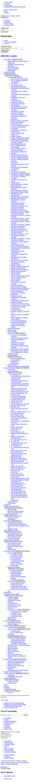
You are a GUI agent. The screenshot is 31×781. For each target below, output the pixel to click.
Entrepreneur (14, 162)
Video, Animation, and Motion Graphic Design (19, 318)
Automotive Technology (17, 114)
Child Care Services (16, 123)
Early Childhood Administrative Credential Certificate (19, 141)
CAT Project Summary (10, 42)
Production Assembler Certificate (20, 349)
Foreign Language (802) (17, 416)
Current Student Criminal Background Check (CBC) (18, 639)
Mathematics (14, 361)
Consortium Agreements (17, 560)
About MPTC (8, 59)
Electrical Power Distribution (19, 151)
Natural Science (15, 363)
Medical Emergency (13, 648)
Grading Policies (12, 609)
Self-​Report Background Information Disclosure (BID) (19, 642)
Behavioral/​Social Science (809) (20, 391)
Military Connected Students (12, 506)
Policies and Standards (14, 567)
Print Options (4, 52)
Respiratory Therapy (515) (18, 484)
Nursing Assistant (16, 279)
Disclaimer (7, 687)
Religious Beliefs (12, 649)
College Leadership (9, 722)
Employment (7, 724)
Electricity (14, 153)
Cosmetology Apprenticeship (19, 130)
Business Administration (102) (19, 393)
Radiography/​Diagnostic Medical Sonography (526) (20, 480)
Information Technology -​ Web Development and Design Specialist (19, 235)
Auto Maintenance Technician (19, 106)
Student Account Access (10, 514)
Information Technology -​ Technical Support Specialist (18, 228)
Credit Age (11, 602)
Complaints (11, 634)
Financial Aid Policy (16, 573)
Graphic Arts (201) (16, 428)
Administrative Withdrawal (15, 535)
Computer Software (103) (18, 399)
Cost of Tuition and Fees (14, 543)
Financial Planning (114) (17, 413)
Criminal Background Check (15, 635)
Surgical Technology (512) (18, 490)
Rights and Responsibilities (18, 576)
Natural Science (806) (17, 473)
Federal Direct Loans (16, 584)
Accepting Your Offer (17, 556)
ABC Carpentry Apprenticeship (19, 79)
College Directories (9, 673)
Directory (6, 745)
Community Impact (13, 353)
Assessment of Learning (14, 600)
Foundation (7, 727)
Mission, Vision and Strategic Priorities (18, 61)
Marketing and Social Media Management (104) (18, 454)
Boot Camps (11, 333)
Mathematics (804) (16, 456)
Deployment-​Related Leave (15, 512)
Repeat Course (12, 619)
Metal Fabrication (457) (17, 469)
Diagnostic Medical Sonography (20, 139)
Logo (5, 747)
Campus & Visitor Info (10, 721)
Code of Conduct (12, 629)
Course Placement (12, 501)
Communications (15, 360)
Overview (10, 553)
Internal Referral (12, 617)
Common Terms (12, 683)
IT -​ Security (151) (16, 445)
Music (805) (14, 472)
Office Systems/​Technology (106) (20, 478)
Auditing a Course (13, 528)
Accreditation (11, 62)
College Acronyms (13, 681)
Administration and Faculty (15, 676)
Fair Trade (7, 726)
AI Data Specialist (16, 100)
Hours (5, 11)
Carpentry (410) (15, 394)
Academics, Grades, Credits (11, 594)
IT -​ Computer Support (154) (19, 439)
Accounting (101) (16, 374)
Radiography (14, 294)
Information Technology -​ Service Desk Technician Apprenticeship (20, 219)
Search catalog (5, 48)
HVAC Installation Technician (19, 190)
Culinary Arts (14, 134)
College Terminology (10, 678)
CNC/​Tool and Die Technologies (20, 125)
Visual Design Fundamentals (19, 320)
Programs (10, 77)
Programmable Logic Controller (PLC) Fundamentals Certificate (19, 351)
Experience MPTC (9, 25)
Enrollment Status (16, 572)
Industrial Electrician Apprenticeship (16, 194)
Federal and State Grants (17, 583)
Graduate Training (12, 624)
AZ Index (6, 3)
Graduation (7, 621)
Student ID (11, 653)
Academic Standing (13, 598)
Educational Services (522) (18, 405)
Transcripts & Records (10, 752)
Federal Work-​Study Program (19, 587)
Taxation (13, 578)
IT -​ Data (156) (15, 441)
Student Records (8, 659)
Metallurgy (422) (15, 470)
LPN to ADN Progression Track (20, 246)
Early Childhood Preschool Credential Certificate (18, 149)
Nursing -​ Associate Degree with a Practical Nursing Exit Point (20, 276)
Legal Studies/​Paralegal (17, 244)
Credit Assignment (13, 603)
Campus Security (8, 742)
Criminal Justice (15, 131)
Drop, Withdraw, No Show (11, 530)
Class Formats (11, 369)
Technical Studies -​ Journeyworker (20, 305)
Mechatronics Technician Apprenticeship (18, 262)
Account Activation (13, 517)
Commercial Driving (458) (18, 396)
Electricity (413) (15, 407)
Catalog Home (8, 5)
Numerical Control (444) (17, 475)
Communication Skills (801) (18, 397)
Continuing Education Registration (17, 524)
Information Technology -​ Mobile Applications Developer (20, 212)
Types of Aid (11, 581)
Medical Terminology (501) (18, 467)
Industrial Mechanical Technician (20, 196)
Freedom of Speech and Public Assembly (19, 645)
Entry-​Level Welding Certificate (19, 338)
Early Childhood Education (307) (20, 404)
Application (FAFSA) (17, 554)
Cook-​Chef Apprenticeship (18, 127)
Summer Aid (14, 565)
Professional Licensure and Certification (18, 366)
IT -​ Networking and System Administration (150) (19, 443)
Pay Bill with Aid (15, 559)
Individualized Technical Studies (20, 192)
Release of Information (14, 664)
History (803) (14, 430)
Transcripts (11, 668)
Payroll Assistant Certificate (18, 286)
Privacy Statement (6, 762)
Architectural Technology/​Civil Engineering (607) (19, 381)
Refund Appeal (12, 549)
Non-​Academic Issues (17, 632)
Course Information (9, 368)
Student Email (11, 519)
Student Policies (8, 625)
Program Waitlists (12, 331)
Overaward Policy (16, 575)
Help (9, 590)
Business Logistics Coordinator (19, 120)
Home (5, 40)
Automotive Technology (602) (19, 388)
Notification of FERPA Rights (16, 662)
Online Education (12, 364)
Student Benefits (12, 509)
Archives (6, 686)
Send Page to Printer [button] (9, 776)
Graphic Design (15, 182)
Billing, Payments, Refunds (11, 540)
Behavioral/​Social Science (18, 358)
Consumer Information (17, 570)
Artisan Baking (15, 105)
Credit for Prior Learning (14, 605)
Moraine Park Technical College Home (14, 6)
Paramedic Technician (17, 285)
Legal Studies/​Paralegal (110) (19, 450)
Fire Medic (14, 170)
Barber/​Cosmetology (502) (18, 390)
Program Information (10, 73)
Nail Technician (15, 274)
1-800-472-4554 (10, 9)
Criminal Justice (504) (17, 401)
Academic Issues (15, 631)
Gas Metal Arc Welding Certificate (20, 175)
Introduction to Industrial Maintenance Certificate (17, 343)
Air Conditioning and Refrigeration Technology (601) (20, 376)
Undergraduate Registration (15, 522)
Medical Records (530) (17, 466)
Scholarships (7, 592)
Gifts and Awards (12, 646)
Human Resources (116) (17, 432)
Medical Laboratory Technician (19, 269)
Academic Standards (13, 597)
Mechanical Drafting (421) (18, 458)
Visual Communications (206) (19, 495)
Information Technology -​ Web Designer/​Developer (19, 231)
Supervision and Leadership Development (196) (18, 488)
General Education (13, 355)
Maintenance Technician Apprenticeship (17, 251)
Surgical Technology (16, 302)
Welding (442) (15, 500)
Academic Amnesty (16, 614)
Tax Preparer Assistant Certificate (20, 303)
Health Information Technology (19, 184)
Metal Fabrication (16, 272)
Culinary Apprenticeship (17, 133)
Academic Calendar (9, 72)
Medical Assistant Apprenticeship (20, 266)
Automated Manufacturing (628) (20, 383)
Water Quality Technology (18, 325)
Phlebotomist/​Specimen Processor (20, 288)
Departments (11, 675)
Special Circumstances (17, 564)
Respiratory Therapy (16, 296)
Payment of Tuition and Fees (15, 546)
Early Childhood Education (18, 144)
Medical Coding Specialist (18, 268)
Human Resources (16, 186)
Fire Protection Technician (18, 172)
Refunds (10, 548)
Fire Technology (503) (17, 414)
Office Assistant (15, 280)
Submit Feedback (9, 758)
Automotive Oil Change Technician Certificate (17, 112)
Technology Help (9, 750)
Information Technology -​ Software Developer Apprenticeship (20, 225)
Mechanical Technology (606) (19, 459)
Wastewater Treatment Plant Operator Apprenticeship (18, 323)
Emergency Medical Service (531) (20, 411)
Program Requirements (14, 328)
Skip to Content (8, 2)
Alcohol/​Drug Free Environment (16, 627)
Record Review (12, 667)
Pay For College (8, 23)
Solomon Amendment (13, 651)
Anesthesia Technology (17, 102)
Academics (7, 20)
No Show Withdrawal (13, 538)
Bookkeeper (14, 119)
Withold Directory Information (16, 665)
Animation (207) (15, 379)
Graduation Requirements (15, 622)
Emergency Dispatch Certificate (19, 156)
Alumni (6, 719)
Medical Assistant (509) (17, 461)
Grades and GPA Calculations (19, 611)
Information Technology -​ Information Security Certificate (19, 209)
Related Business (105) (17, 483)
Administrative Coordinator (18, 86)
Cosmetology (14, 128)
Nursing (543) (15, 477)
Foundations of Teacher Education (20, 173)
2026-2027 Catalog (9, 56)
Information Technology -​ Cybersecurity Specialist (18, 203)
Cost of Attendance (16, 557)
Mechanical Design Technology (19, 260)
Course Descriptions (13, 371)
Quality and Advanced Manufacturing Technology (18, 291)
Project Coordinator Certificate (19, 289)
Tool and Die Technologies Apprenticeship (18, 307)
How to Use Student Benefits (16, 511)
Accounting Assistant (17, 85)
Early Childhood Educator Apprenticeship (18, 146)
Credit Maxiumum (13, 606)
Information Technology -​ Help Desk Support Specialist (19, 206)
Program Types (12, 330)
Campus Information (13, 69)
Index (5, 684)
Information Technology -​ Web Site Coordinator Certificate (20, 239)
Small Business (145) (17, 486)
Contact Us (7, 756)
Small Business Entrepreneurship (20, 300)
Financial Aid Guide (9, 551)
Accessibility (7, 718)
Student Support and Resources (12, 671)
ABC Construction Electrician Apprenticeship (19, 81)
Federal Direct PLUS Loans (18, 586)
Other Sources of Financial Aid (19, 589)
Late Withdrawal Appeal (14, 536)
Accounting (14, 83)
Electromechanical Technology (19, 154)
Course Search (12, 503)
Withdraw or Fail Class (17, 579)
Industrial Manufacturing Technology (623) (17, 437)
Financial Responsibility (14, 544)
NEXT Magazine (9, 748)
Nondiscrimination (9, 755)
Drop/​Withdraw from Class (15, 533)
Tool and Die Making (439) (18, 494)
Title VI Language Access (15, 654)
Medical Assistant (16, 265)
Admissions (7, 22)
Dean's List (11, 608)
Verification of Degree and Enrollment (18, 670)
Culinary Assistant (16, 136)
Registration (7, 521)
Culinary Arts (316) (16, 402)
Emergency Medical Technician (19, 158)
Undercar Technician (16, 310)
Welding (13, 327)
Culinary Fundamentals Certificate (20, 137)
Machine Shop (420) (16, 452)
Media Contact (8, 729)
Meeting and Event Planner (18, 271)
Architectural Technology (18, 103)
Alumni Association (13, 67)
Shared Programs (15, 562)
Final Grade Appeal (16, 616)
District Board (11, 70)
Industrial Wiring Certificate (18, 198)
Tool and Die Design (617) (18, 492)
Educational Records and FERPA (17, 661)
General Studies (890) (17, 427)
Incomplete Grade (16, 613)
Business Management (17, 122)
